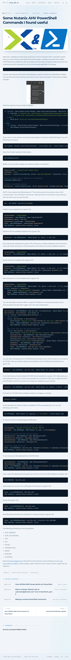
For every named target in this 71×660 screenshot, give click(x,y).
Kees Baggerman (16, 561)
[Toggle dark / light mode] (66, 2)
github (56, 656)
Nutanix (46, 13)
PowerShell (53, 13)
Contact (57, 3)
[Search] (63, 2)
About (50, 3)
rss (62, 656)
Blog (28, 3)
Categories (42, 3)
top (67, 656)
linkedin (49, 656)
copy (64, 69)
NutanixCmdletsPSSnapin (20, 572)
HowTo (34, 3)
